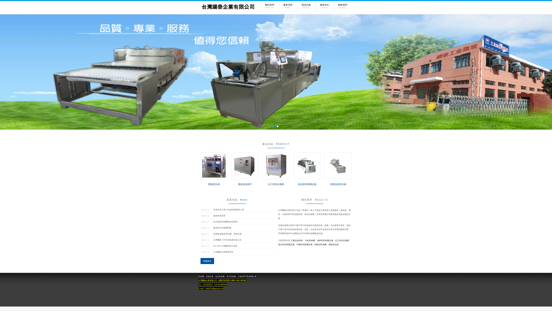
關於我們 (269, 5)
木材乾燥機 (310, 240)
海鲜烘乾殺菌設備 (325, 240)
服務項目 (324, 5)
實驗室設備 (333, 244)
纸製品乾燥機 (320, 244)
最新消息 (288, 5)
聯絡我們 (342, 5)
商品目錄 (306, 5)
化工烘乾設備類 (342, 240)
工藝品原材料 (297, 240)
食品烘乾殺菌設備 (286, 244)
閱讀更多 (207, 261)
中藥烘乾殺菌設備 (304, 244)
